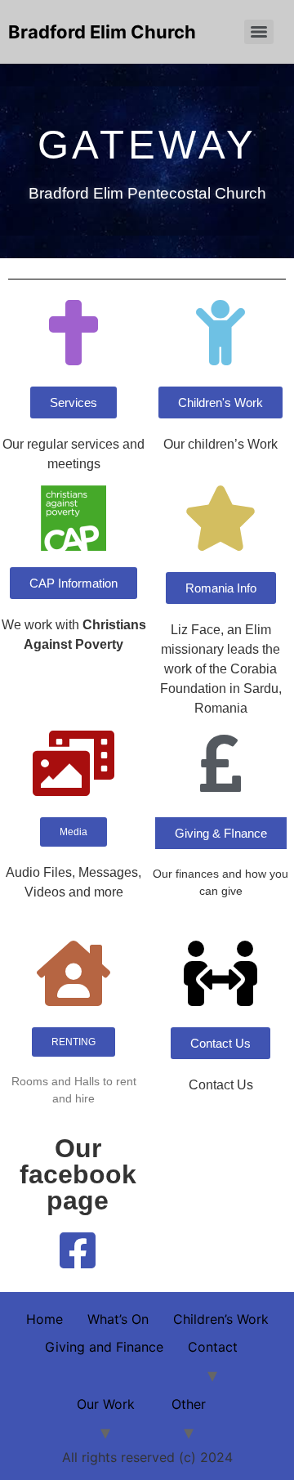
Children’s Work (221, 1319)
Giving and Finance (104, 1347)
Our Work (106, 1404)
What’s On (118, 1319)
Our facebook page (78, 1174)
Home (44, 1319)
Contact (213, 1347)
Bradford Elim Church (102, 31)
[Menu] (259, 32)
